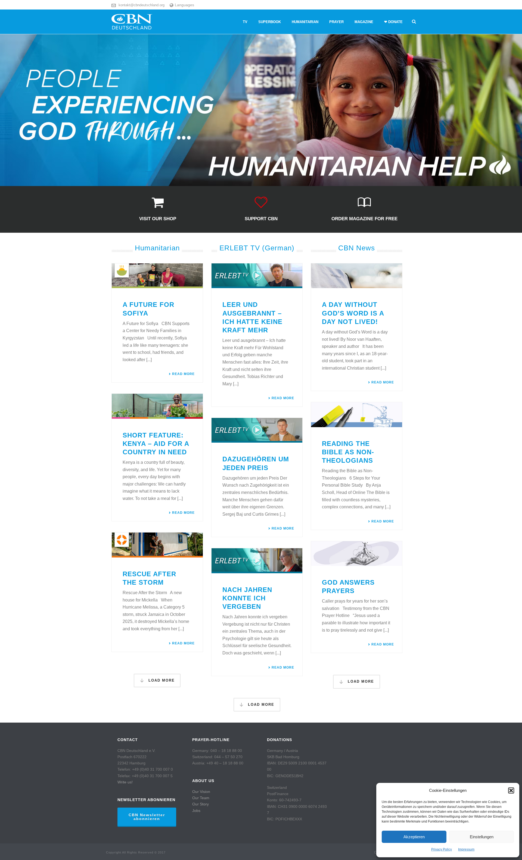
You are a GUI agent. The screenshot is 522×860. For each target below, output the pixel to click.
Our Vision (201, 791)
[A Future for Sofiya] (157, 275)
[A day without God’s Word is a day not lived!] (356, 275)
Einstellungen (481, 836)
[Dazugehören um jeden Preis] (257, 430)
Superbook (269, 22)
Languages (184, 5)
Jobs (196, 810)
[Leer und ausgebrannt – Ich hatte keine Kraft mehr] (257, 275)
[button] (511, 790)
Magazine (364, 22)
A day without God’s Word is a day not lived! (353, 313)
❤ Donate (393, 22)
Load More (161, 680)
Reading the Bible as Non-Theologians (348, 452)
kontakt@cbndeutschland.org (141, 5)
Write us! (125, 782)
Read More (183, 374)
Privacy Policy (441, 849)
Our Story (200, 804)
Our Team (200, 798)
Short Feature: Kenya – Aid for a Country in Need (156, 443)
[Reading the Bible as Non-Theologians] (356, 414)
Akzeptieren (414, 836)
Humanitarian (305, 22)
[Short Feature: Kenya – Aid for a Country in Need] (157, 406)
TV (245, 22)
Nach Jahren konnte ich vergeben (247, 598)
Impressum (466, 849)
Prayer (336, 22)
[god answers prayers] (356, 553)
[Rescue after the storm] (157, 545)
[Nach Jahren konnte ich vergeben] (257, 560)
